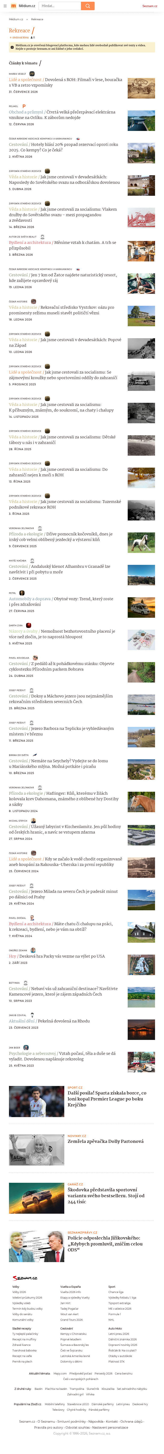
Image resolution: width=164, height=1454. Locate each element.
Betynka (14, 983)
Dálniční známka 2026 (122, 1339)
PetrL (12, 593)
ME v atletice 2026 (119, 1308)
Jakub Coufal (17, 1015)
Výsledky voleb (21, 1303)
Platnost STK (116, 1361)
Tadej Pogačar (69, 1308)
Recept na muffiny (24, 1339)
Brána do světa (19, 755)
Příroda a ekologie (26, 534)
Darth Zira (16, 625)
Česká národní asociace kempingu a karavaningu (40, 139)
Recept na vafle (22, 1356)
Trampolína (77, 1388)
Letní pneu (123, 1404)
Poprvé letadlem (70, 1339)
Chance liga (115, 1292)
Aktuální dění (22, 1021)
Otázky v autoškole (120, 1356)
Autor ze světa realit (23, 237)
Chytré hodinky (76, 1409)
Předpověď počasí (80, 1373)
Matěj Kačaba (17, 561)
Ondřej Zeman (18, 950)
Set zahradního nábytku (132, 1388)
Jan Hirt (65, 1303)
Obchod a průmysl (26, 112)
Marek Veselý (17, 74)
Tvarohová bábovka (24, 1350)
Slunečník (93, 1388)
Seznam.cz (149, 6)
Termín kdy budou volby (27, 1308)
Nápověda (95, 1422)
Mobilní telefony (55, 1404)
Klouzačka (108, 1388)
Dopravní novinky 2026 (122, 1345)
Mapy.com (60, 1373)
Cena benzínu (123, 1373)
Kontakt (112, 1422)
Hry (12, 956)
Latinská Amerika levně (75, 1356)
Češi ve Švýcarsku (71, 1350)
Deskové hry (140, 1404)
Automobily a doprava (30, 599)
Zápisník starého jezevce (25, 171)
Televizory (58, 1409)
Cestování (18, 145)
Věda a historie (23, 177)
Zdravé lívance (21, 1345)
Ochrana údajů (131, 1422)
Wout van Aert (69, 1314)
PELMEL (13, 106)
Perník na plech (22, 1361)
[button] (141, 88)
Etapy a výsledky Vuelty (74, 1297)
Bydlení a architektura (30, 243)
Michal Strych (18, 821)
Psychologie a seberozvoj (32, 1054)
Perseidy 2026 (103, 1373)
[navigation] (5, 6)
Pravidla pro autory (48, 1427)
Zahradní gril (75, 1394)
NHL (111, 1319)
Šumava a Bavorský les (74, 1345)
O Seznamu (46, 1422)
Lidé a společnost (25, 80)
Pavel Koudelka (19, 658)
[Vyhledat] (88, 6)
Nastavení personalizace (110, 1427)
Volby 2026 (19, 1292)
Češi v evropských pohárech (80, 1379)
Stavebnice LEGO (78, 1404)
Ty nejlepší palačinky (25, 1333)
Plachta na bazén (56, 1388)
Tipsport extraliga (119, 1303)
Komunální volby (22, 1319)
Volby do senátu (22, 1314)
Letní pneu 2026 (118, 1333)
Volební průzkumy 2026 (27, 1297)
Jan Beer (14, 1048)
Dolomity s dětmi (71, 1361)
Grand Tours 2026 (71, 1319)
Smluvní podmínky (71, 1422)
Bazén (38, 1388)
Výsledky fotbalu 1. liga (122, 1297)
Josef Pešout (17, 690)
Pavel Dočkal (17, 918)
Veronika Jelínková (21, 528)
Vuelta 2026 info (70, 1292)
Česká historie (18, 301)
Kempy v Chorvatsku (73, 1333)
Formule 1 (114, 1314)
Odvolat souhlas (78, 1427)
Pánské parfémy (99, 1409)
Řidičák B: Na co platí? (122, 1350)
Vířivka (90, 1394)
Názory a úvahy (23, 631)
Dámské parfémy (103, 1404)
